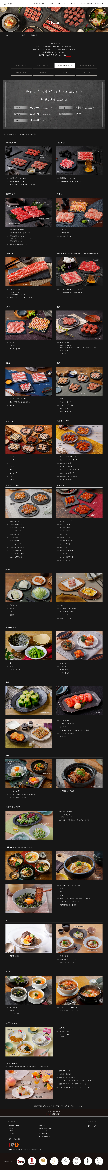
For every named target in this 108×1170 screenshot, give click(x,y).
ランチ (65, 72)
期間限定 (43, 72)
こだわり (65, 3)
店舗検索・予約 (39, 3)
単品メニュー (21, 72)
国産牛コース (21, 65)
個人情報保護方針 (45, 1136)
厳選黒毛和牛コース (65, 65)
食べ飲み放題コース (87, 65)
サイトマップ (43, 1131)
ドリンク (87, 72)
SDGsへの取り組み (45, 1128)
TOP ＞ (8, 35)
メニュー (50, 3)
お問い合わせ (99, 3)
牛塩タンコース (43, 65)
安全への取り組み (86, 3)
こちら (68, 55)
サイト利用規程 (44, 1133)
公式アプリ (74, 3)
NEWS (57, 3)
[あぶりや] (8, 3)
